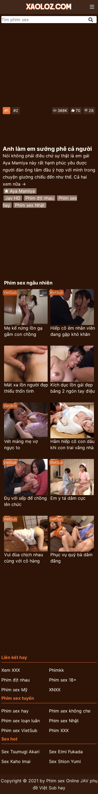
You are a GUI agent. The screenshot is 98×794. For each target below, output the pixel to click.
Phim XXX (59, 730)
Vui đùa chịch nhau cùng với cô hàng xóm (23, 558)
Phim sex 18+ (62, 680)
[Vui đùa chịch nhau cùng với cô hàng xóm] (26, 534)
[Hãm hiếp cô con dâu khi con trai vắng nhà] (72, 420)
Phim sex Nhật (30, 205)
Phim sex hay (15, 711)
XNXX (54, 689)
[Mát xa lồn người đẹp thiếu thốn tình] (26, 364)
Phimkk (56, 670)
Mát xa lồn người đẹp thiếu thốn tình (26, 388)
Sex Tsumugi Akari (20, 751)
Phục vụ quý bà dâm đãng (71, 558)
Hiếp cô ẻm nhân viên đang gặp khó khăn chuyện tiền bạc (72, 331)
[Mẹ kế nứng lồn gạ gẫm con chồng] (26, 307)
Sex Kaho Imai (15, 761)
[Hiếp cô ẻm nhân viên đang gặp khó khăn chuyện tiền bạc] (72, 307)
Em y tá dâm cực (67, 498)
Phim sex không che (69, 711)
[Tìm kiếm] (91, 19)
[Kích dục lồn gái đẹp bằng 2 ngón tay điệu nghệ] (72, 364)
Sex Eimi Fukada (66, 751)
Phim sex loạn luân (20, 720)
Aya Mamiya (22, 191)
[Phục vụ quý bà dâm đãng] (72, 534)
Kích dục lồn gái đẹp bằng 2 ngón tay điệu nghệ (72, 388)
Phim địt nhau (39, 198)
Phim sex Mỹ (14, 689)
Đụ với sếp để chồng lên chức (25, 501)
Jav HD (12, 198)
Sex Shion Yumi (65, 761)
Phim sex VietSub (19, 730)
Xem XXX (10, 670)
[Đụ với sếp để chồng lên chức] (26, 477)
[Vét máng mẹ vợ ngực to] (26, 420)
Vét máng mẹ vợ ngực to (21, 444)
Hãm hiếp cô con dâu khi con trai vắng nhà (72, 444)
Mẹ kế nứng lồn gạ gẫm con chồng (23, 331)
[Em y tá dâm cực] (72, 477)
